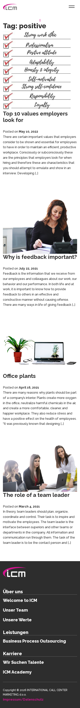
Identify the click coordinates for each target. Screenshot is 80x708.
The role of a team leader (36, 495)
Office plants (19, 376)
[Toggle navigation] (71, 6)
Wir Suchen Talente (23, 662)
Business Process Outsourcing (34, 641)
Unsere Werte (17, 619)
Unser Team (15, 610)
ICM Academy (17, 671)
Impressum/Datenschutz (23, 699)
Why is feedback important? (40, 257)
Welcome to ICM (20, 600)
